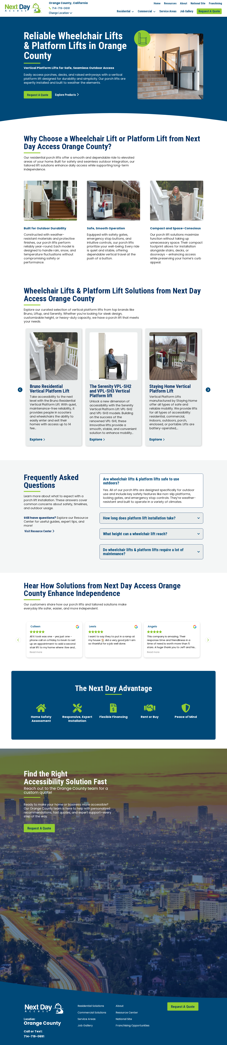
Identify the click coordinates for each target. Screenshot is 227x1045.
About (183, 3)
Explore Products (65, 94)
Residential (123, 11)
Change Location (59, 13)
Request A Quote (209, 11)
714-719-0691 (61, 8)
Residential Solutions (91, 1006)
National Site (198, 3)
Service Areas (167, 11)
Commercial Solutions (92, 1013)
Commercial (145, 11)
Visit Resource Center (38, 531)
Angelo (93, 627)
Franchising (215, 3)
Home (157, 3)
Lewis (34, 627)
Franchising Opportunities (132, 1026)
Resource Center (127, 1013)
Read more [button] (94, 652)
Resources (170, 3)
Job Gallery (186, 11)
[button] (207, 639)
